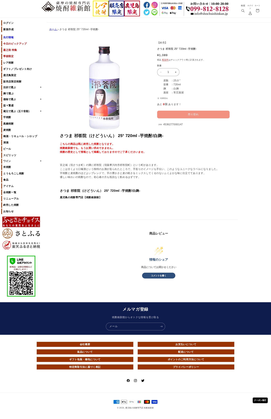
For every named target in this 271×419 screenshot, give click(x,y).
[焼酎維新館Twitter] (146, 12)
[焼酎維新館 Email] (208, 14)
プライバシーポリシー (186, 367)
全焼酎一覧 (9, 192)
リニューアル (11, 198)
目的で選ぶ (22, 87)
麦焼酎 (7, 130)
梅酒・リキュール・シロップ (20, 136)
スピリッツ (9, 155)
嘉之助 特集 (10, 50)
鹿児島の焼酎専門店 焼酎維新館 (139, 408)
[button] (243, 11)
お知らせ (8, 211)
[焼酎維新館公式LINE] (154, 12)
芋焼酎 (7, 117)
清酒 (5, 142)
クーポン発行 (260, 400)
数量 (159, 65)
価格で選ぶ (22, 99)
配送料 (165, 60)
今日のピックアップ (15, 43)
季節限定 (8, 56)
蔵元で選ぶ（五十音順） (22, 111)
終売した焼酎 (11, 205)
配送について (186, 351)
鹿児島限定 (9, 75)
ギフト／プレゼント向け (17, 69)
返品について (85, 351)
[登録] (161, 326)
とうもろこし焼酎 (13, 173)
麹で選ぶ (8, 93)
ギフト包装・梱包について (85, 359)
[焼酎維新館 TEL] (208, 6)
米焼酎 (7, 167)
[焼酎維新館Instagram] (154, 4)
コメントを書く (158, 275)
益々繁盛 (8, 105)
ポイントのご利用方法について (186, 359)
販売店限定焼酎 (12, 81)
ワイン (22, 161)
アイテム (8, 186)
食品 (5, 179)
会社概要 (85, 344)
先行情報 (8, 37)
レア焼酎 (8, 62)
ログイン (8, 23)
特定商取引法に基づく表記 (85, 367)
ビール (7, 148)
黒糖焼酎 (8, 123)
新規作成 (8, 29)
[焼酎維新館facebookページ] (146, 4)
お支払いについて (185, 344)
